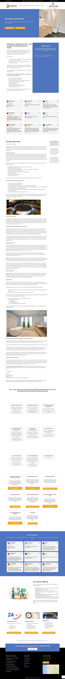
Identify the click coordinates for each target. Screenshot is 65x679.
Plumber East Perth (16, 439)
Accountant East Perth (48, 435)
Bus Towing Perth (48, 457)
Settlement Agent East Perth (48, 411)
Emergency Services (26, 5)
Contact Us (42, 5)
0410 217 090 (45, 56)
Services (32, 5)
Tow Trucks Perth (17, 460)
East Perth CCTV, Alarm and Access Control (32, 411)
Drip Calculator (18, 255)
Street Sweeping (32, 465)
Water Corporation (28, 250)
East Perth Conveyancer (32, 436)
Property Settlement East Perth (48, 408)
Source (45, 348)
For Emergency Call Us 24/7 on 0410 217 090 (32, 646)
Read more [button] (8, 132)
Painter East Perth (16, 412)
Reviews (37, 5)
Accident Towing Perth (16, 461)
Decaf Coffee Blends (44, 640)
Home (21, 5)
